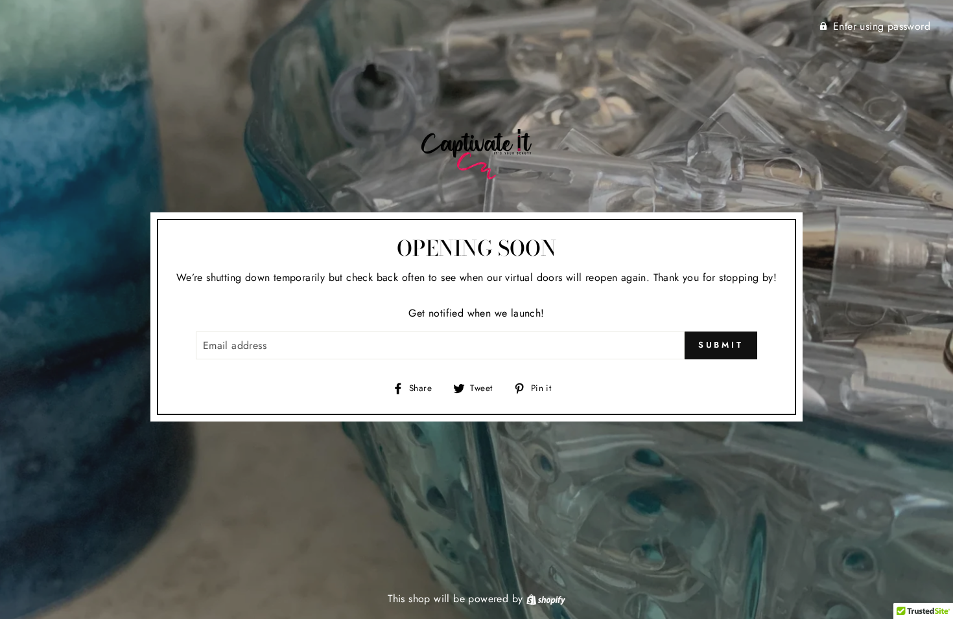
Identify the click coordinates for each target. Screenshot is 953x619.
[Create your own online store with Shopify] (545, 598)
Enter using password (881, 26)
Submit (721, 345)
